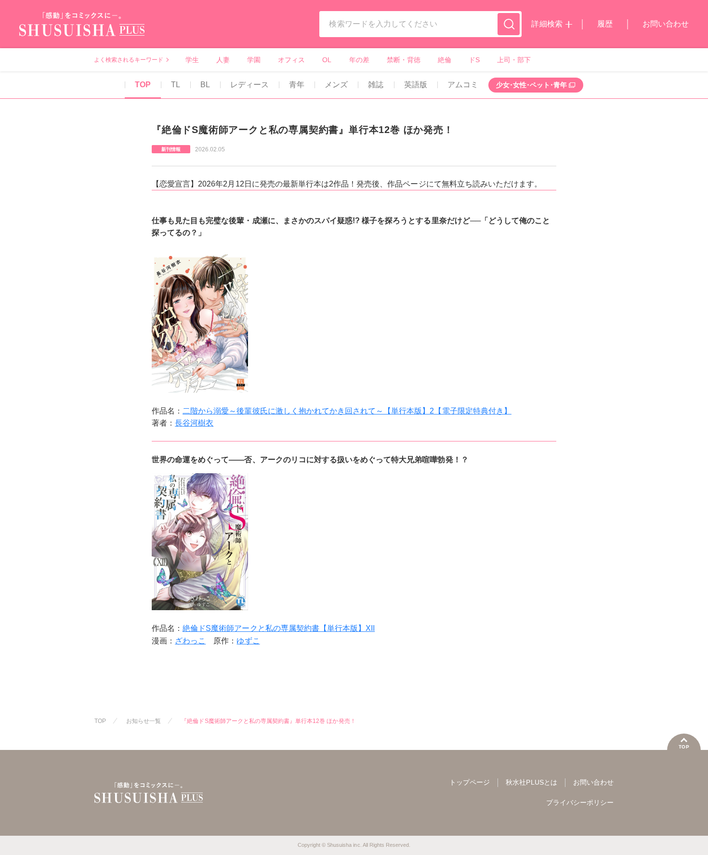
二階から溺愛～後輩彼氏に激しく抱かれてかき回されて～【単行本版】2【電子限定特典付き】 (347, 411)
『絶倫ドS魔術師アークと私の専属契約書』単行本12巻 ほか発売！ (268, 721)
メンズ (336, 84)
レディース (249, 84)
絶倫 (444, 60)
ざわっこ (190, 641)
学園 (254, 60)
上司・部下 (514, 60)
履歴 (605, 24)
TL (175, 84)
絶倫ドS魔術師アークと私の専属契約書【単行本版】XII (279, 628)
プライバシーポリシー (580, 802)
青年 (296, 84)
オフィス (291, 60)
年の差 (359, 60)
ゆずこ (248, 641)
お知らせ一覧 (143, 721)
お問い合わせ (665, 24)
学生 (192, 60)
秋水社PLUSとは (531, 782)
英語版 (415, 84)
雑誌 (375, 84)
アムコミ (462, 84)
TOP (143, 84)
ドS (474, 60)
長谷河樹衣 (194, 423)
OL (326, 60)
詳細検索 (546, 24)
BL (205, 84)
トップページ (469, 782)
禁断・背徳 (403, 60)
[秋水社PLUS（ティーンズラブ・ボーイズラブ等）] (81, 30)
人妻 (223, 60)
